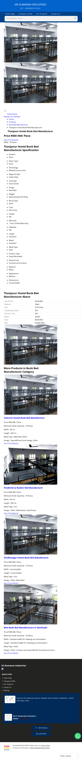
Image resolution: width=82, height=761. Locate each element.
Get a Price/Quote (11, 140)
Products (12, 122)
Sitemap (7, 690)
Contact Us (55, 14)
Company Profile (25, 14)
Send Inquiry (12, 114)
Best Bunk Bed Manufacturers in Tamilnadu (25, 627)
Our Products (41, 14)
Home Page (10, 14)
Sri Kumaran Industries (30, 6)
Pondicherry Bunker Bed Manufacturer (23, 487)
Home (11, 119)
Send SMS (42, 734)
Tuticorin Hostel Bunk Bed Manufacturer (24, 418)
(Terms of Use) (45, 745)
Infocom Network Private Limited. (40, 748)
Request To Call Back (12, 116)
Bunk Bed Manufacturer (18, 125)
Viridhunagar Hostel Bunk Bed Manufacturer (26, 557)
